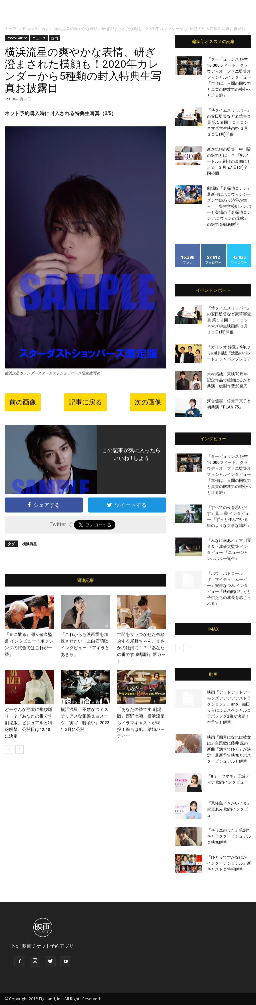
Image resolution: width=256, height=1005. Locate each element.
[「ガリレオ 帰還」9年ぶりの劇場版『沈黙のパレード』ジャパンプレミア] (188, 353)
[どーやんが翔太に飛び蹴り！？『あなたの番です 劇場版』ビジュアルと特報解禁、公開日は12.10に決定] (29, 687)
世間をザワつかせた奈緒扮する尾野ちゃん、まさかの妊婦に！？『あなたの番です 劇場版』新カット (141, 648)
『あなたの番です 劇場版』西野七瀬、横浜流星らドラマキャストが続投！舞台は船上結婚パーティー (141, 723)
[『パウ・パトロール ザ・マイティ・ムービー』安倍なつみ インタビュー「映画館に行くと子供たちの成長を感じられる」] (188, 580)
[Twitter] (50, 961)
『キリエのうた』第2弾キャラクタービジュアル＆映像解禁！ (229, 836)
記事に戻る (85, 402)
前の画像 (22, 402)
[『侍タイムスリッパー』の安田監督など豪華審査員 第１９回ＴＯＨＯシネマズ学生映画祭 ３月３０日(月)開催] (188, 116)
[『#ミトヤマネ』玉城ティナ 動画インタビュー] (188, 782)
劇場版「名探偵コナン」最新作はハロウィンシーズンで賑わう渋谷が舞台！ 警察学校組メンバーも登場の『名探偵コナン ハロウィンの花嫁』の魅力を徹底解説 (229, 206)
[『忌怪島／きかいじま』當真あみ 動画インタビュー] (188, 809)
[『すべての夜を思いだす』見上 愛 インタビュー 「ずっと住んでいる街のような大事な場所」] (188, 514)
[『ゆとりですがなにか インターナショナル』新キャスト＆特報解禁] (188, 863)
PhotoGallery (35, 28)
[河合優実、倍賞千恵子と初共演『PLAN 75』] (188, 407)
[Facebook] (19, 961)
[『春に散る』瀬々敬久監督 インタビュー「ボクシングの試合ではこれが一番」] (29, 612)
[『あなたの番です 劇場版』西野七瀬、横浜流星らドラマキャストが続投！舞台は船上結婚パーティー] (141, 687)
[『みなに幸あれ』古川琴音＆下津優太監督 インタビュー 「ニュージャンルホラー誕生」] (188, 547)
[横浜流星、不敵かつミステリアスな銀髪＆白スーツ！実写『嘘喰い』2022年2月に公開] (85, 687)
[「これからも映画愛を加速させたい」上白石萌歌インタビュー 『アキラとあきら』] (85, 612)
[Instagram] (35, 961)
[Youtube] (65, 961)
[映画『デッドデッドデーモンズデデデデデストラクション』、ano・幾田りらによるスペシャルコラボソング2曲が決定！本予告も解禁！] (188, 698)
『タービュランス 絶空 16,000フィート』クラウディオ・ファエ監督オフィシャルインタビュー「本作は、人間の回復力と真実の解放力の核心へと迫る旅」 (229, 77)
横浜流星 (29, 543)
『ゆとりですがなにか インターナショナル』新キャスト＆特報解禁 (229, 863)
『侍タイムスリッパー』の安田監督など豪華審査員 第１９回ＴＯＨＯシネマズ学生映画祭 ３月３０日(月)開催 (229, 122)
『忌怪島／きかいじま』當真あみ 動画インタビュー (229, 809)
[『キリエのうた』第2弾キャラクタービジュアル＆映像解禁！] (188, 836)
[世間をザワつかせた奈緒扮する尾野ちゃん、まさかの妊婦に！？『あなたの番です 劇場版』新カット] (141, 612)
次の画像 (148, 402)
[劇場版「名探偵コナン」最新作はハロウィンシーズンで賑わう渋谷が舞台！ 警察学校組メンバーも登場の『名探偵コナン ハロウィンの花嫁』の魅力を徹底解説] (188, 194)
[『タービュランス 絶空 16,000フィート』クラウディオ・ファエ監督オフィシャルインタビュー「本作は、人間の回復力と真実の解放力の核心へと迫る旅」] (188, 65)
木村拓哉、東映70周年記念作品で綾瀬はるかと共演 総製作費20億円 (229, 380)
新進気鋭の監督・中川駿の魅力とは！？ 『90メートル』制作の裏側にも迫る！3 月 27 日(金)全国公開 (229, 161)
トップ (11, 28)
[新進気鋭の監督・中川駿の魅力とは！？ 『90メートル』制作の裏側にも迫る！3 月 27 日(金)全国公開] (188, 155)
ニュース (39, 38)
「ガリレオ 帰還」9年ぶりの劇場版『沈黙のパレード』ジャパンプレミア (229, 353)
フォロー (213, 246)
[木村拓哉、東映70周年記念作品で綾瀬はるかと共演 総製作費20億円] (188, 380)
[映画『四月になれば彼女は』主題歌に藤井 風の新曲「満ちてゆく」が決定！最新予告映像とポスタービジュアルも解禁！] (188, 743)
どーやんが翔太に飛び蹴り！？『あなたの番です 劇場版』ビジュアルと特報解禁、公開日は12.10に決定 (28, 723)
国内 (54, 38)
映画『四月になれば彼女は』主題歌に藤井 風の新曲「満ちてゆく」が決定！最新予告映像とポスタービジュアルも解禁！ (229, 749)
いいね (187, 246)
